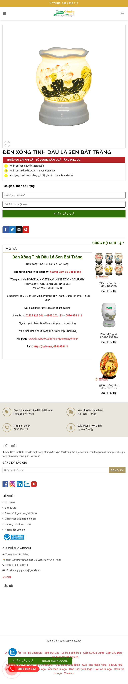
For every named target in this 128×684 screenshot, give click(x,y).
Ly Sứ (8, 652)
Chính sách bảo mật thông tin (20, 518)
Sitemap (7, 577)
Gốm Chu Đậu (114, 652)
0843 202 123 (54, 315)
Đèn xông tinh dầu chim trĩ (109, 386)
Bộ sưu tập (10, 507)
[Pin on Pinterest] (25, 229)
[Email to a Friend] (19, 229)
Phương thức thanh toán (18, 524)
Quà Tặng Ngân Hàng (94, 664)
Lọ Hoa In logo (103, 669)
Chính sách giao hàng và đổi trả (21, 513)
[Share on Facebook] (5, 229)
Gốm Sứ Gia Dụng (93, 652)
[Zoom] (7, 144)
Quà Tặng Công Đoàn (41, 664)
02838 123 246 (34, 315)
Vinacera (69, 673)
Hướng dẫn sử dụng (15, 529)
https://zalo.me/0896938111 (51, 346)
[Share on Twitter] (12, 229)
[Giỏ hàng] (122, 13)
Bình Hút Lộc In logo (80, 669)
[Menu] (4, 13)
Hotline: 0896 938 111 (64, 3)
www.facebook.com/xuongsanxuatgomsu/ (53, 338)
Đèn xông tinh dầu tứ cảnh (109, 284)
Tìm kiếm (10, 502)
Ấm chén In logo (57, 669)
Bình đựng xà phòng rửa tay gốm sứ (109, 335)
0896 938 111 (74, 315)
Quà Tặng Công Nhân (68, 664)
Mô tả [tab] (11, 249)
